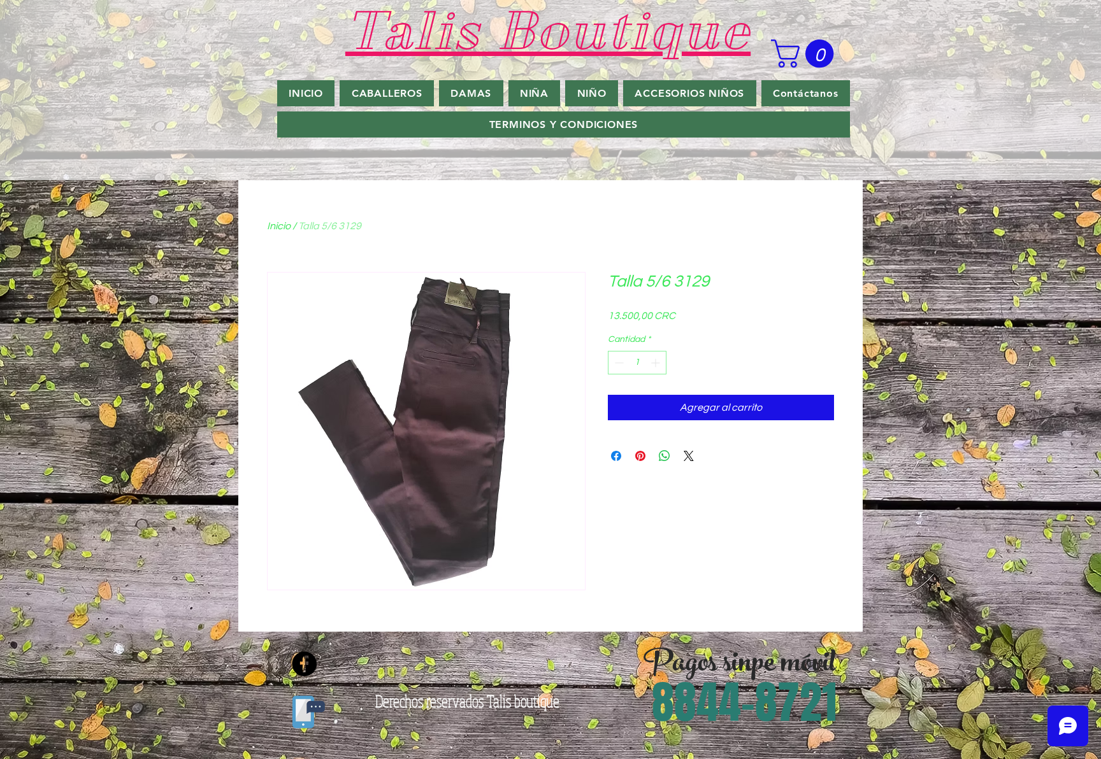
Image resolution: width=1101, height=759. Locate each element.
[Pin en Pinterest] (640, 456)
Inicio (279, 226)
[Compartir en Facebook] (616, 456)
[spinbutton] (637, 362)
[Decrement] (618, 362)
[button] (805, 53)
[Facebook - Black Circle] (304, 663)
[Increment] (657, 362)
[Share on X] (688, 456)
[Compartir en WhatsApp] (664, 456)
